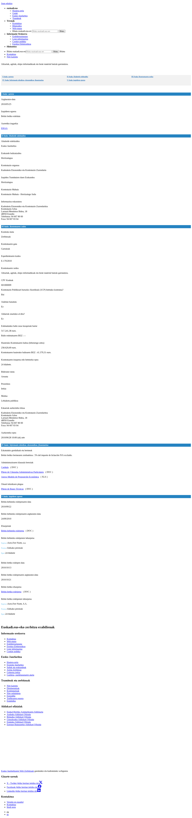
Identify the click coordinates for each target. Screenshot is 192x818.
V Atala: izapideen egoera (76, 80)
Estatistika (11, 701)
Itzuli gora (11, 807)
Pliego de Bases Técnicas (12, 489)
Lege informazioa (14, 649)
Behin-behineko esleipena (12, 531)
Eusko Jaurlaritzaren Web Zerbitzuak (17, 771)
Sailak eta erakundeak (16, 667)
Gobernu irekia (13, 672)
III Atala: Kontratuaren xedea (142, 77)
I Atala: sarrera (7, 77)
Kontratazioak (13, 691)
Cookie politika (19, 41)
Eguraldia (11, 696)
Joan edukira (6, 3)
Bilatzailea (17, 26)
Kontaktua (17, 23)
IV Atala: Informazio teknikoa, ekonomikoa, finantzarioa (23, 80)
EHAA (4, 128)
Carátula (5, 467)
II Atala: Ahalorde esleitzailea (77, 77)
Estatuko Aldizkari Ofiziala (19, 722)
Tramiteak (16, 18)
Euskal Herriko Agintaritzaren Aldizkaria (25, 712)
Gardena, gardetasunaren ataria (20, 675)
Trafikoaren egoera (15, 698)
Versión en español (15, 802)
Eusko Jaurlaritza (20, 16)
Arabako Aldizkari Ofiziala (19, 714)
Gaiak (15, 13)
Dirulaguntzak (13, 688)
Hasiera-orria (18, 11)
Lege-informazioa (20, 39)
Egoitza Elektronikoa (21, 44)
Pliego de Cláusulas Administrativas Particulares (22, 472)
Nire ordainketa (14, 693)
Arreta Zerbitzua (14, 670)
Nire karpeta (12, 57)
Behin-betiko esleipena (11, 592)
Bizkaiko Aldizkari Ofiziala (19, 717)
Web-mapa (17, 28)
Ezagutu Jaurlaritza (15, 665)
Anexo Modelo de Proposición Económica (20, 477)
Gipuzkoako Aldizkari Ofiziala (20, 719)
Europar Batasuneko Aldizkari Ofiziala (24, 724)
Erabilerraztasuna (20, 36)
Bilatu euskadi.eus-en (21, 31)
